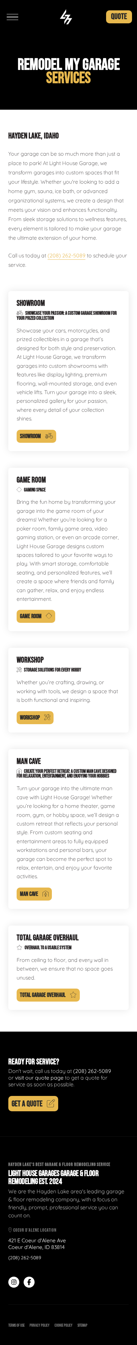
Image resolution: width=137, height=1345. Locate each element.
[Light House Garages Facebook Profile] (29, 1282)
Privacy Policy (40, 1325)
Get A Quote (27, 1104)
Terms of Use (16, 1325)
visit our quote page (39, 1077)
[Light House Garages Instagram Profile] (13, 1282)
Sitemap (82, 1325)
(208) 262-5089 (66, 255)
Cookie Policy (63, 1325)
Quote (119, 16)
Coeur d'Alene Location (34, 1230)
